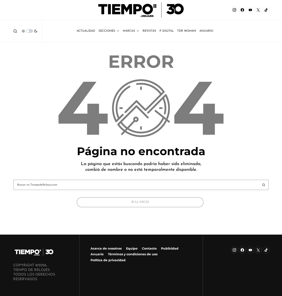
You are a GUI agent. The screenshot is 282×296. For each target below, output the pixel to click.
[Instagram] (234, 10)
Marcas (129, 30)
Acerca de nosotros (106, 248)
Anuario (97, 254)
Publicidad (169, 248)
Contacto (149, 248)
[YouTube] (250, 10)
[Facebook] (242, 10)
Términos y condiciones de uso (133, 254)
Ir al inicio (140, 202)
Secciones (106, 30)
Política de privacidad (108, 260)
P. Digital (167, 30)
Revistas (149, 30)
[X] (258, 10)
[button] (15, 31)
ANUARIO (206, 30)
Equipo (131, 248)
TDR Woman (186, 30)
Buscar (263, 185)
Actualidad (86, 30)
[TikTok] (266, 10)
